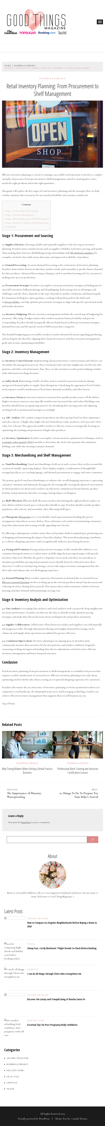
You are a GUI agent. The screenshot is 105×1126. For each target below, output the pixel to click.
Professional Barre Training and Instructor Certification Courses (77, 771)
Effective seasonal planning (15, 582)
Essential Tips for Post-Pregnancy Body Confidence (52, 1024)
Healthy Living (36, 1021)
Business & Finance (52, 79)
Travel (31, 944)
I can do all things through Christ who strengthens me (54, 973)
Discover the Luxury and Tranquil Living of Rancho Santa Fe (56, 999)
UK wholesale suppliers (81, 252)
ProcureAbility (12, 301)
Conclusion (10, 226)
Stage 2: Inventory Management (19, 214)
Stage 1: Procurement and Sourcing (21, 210)
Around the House (37, 919)
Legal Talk (12, 1076)
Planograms (24, 516)
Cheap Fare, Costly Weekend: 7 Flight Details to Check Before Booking (62, 948)
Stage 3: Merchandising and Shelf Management (26, 218)
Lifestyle (32, 970)
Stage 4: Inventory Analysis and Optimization (26, 222)
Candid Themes (79, 1118)
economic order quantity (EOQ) (18, 442)
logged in (25, 822)
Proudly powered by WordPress (34, 1118)
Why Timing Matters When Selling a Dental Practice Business (27, 771)
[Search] (92, 839)
